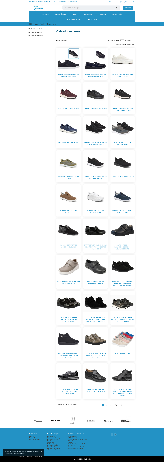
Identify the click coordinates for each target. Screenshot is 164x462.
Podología (102, 14)
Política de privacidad (53, 445)
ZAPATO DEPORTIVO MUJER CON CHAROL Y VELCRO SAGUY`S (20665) (68, 391)
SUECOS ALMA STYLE (122, 353)
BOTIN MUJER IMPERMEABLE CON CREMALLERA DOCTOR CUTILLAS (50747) (68, 355)
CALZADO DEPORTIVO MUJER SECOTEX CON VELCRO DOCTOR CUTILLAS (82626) (122, 283)
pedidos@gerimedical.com (76, 448)
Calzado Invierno (35, 29)
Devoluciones (51, 436)
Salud (75, 14)
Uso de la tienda (52, 441)
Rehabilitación (117, 14)
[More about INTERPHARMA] (126, 421)
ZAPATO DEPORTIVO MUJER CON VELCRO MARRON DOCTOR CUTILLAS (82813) (122, 319)
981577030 (128, 8)
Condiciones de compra (54, 438)
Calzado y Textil (92, 19)
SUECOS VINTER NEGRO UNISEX (95, 108)
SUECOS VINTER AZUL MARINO (68, 142)
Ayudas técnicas (60, 14)
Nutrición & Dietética (73, 19)
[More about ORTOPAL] (91, 421)
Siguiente (119, 405)
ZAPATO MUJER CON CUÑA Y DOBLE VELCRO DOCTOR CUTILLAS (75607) (68, 319)
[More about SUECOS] (38, 421)
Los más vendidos (34, 439)
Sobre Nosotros (52, 447)
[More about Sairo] (73, 420)
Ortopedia (45, 14)
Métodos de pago (52, 444)
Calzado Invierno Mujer (35, 32)
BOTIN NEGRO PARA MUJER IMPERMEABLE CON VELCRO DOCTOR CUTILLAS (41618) (95, 319)
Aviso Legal (50, 442)
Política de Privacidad (26, 456)
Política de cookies (52, 439)
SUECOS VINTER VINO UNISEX (68, 108)
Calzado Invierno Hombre (35, 35)
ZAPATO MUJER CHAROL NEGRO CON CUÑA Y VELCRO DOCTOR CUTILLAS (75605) (95, 247)
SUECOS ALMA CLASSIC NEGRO (123, 177)
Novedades (32, 438)
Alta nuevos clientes (53, 450)
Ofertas (31, 436)
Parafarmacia (87, 14)
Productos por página (113, 40)
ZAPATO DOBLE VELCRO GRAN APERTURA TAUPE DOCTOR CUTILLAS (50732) (95, 355)
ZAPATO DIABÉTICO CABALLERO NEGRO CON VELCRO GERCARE (122, 247)
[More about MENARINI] (108, 421)
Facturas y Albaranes (53, 448)
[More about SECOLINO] (55, 421)
